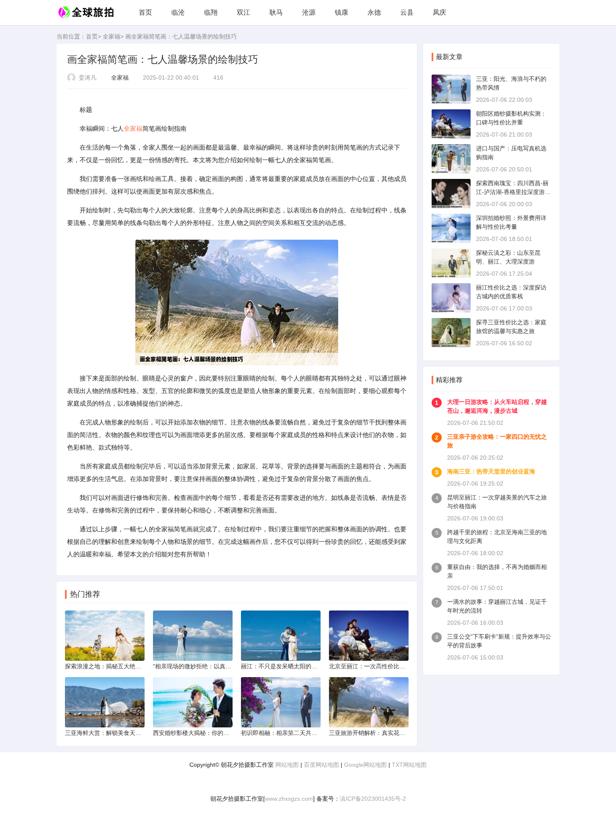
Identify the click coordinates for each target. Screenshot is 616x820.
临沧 (178, 12)
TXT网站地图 (409, 764)
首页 (145, 12)
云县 (407, 12)
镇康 (341, 12)
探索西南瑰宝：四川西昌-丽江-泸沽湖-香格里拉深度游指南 (513, 192)
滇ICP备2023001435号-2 (373, 798)
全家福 (111, 36)
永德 (374, 12)
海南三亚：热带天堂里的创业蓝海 (491, 471)
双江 (243, 12)
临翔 (210, 12)
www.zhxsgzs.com (289, 798)
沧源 (309, 12)
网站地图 (287, 764)
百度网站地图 (321, 764)
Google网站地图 (365, 764)
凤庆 (439, 12)
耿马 (276, 12)
